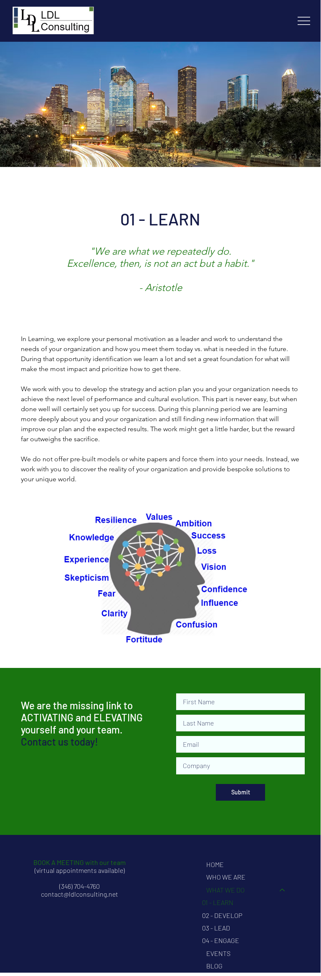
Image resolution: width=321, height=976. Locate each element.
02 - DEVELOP (222, 915)
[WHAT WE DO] (282, 890)
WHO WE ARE (225, 877)
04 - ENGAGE (220, 940)
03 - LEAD (216, 928)
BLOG (214, 966)
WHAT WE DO (225, 890)
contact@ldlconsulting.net (79, 894)
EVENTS (218, 953)
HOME (215, 864)
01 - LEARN (217, 902)
